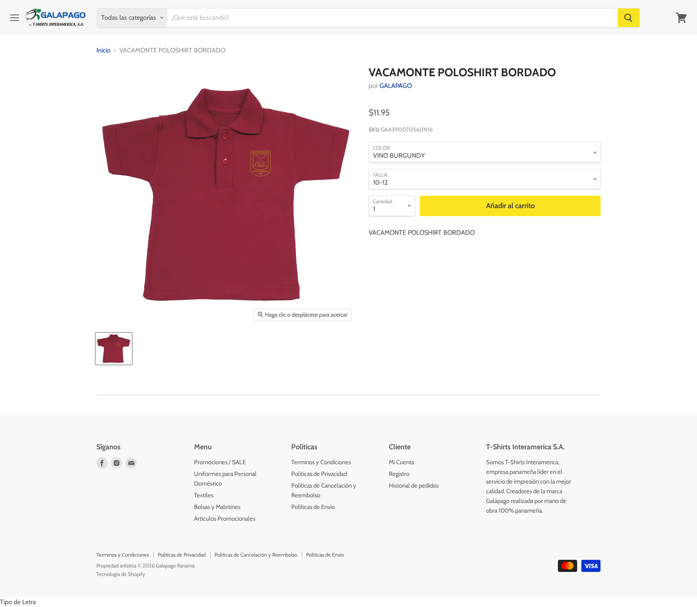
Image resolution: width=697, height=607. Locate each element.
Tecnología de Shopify (120, 574)
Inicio (103, 50)
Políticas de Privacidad (319, 474)
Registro (399, 474)
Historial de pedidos (413, 485)
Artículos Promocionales (224, 518)
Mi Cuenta (401, 462)
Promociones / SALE (220, 462)
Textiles (203, 495)
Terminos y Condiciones (321, 462)
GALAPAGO (396, 86)
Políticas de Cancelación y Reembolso (256, 554)
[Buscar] (628, 17)
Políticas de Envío (313, 507)
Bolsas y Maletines (217, 507)
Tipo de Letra (18, 602)
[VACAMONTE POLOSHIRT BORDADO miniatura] (114, 349)
